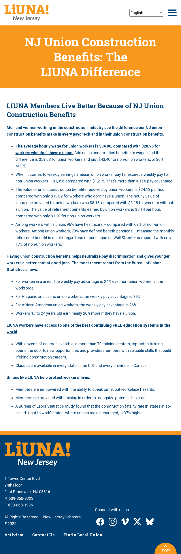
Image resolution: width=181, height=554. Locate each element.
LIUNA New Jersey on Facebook (100, 521)
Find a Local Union (82, 534)
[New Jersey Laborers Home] (26, 12)
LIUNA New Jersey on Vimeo (125, 521)
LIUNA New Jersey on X (137, 521)
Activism (13, 534)
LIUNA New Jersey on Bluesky (149, 521)
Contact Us (43, 534)
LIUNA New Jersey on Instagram (112, 521)
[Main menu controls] (172, 12)
